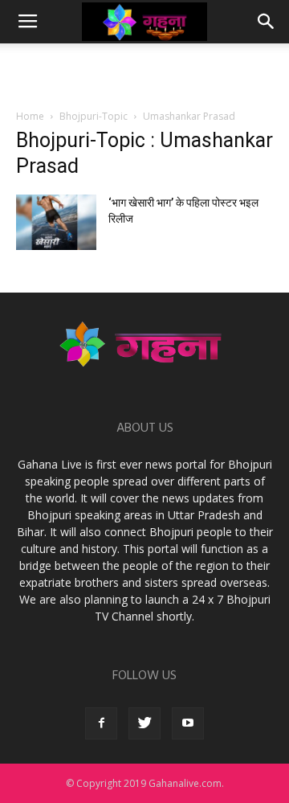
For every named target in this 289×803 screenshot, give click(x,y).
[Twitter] (144, 723)
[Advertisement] (144, 71)
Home (30, 116)
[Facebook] (101, 723)
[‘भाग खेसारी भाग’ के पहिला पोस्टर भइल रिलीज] (56, 222)
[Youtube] (188, 723)
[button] (266, 21)
